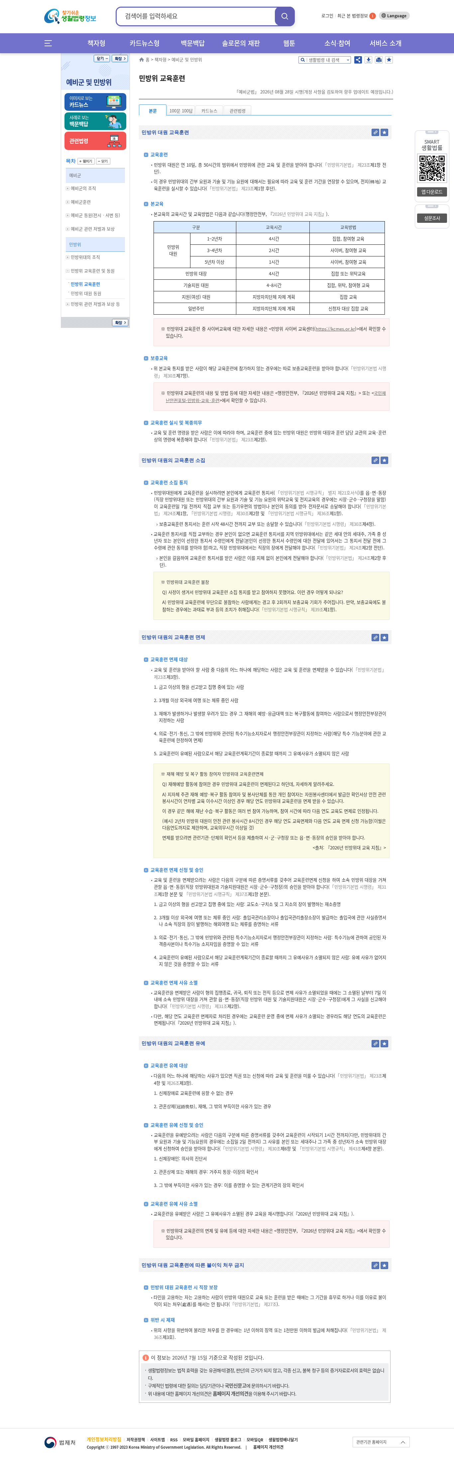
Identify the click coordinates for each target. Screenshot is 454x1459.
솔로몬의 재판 (241, 43)
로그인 (327, 15)
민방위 (75, 244)
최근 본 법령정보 (355, 15)
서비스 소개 (385, 43)
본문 (153, 110)
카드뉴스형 (145, 43)
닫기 (102, 58)
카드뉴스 (209, 110)
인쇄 (379, 60)
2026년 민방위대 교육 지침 (297, 214)
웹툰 (289, 43)
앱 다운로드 (431, 191)
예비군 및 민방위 (88, 82)
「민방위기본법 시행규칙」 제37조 (216, 894)
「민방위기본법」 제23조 (346, 165)
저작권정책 (136, 1440)
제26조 (172, 1083)
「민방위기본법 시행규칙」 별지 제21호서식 (316, 493)
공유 (358, 60)
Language (396, 16)
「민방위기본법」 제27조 (253, 1304)
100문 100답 (181, 110)
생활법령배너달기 (283, 1440)
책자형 (96, 43)
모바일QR (255, 1440)
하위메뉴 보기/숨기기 (68, 188)
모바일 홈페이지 (196, 1440)
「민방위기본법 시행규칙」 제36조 (298, 513)
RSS (173, 1440)
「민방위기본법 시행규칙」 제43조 (329, 1148)
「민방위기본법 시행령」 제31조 (197, 1006)
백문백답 (193, 43)
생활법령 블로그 (228, 1440)
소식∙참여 (337, 43)
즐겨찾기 (389, 60)
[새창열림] (59, 1440)
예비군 (75, 175)
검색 (285, 16)
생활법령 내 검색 (324, 60)
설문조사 (432, 218)
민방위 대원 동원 (86, 293)
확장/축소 (120, 58)
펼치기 (86, 161)
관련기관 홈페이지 (371, 1442)
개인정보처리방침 (104, 1439)
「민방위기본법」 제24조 (338, 547)
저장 (368, 60)
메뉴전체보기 (50, 43)
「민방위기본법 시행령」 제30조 (219, 513)
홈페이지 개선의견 (268, 1447)
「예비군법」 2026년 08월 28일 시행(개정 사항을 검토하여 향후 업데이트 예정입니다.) (313, 91)
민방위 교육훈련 (85, 284)
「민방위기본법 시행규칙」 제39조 (291, 609)
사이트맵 (157, 1440)
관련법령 (238, 110)
